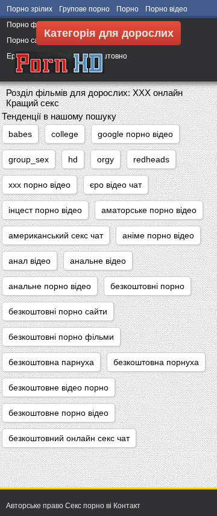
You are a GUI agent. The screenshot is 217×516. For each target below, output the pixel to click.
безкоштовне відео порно (58, 387)
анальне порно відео (49, 286)
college (64, 134)
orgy (105, 159)
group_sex (28, 159)
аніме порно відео (158, 235)
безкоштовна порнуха (156, 362)
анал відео (29, 261)
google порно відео (135, 134)
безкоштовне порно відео (58, 413)
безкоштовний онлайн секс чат (69, 438)
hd (73, 159)
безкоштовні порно (147, 286)
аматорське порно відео (149, 210)
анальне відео (98, 261)
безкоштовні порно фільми (61, 337)
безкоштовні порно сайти (57, 311)
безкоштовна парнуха (51, 362)
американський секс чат (55, 235)
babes (20, 134)
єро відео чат (116, 185)
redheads (151, 159)
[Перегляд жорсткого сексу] (59, 63)
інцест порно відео (45, 210)
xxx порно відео (39, 185)
